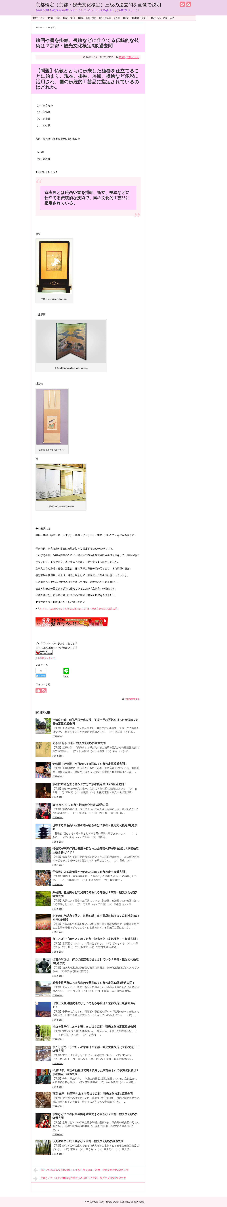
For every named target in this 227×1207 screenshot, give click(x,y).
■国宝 (126, 18)
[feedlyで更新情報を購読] (182, 4)
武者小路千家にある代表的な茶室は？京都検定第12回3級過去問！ (94, 982)
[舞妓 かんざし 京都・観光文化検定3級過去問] (43, 811)
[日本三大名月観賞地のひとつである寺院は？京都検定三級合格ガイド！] (43, 1009)
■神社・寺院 (54, 18)
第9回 (122, 57)
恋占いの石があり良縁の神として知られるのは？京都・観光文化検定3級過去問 (84, 1170)
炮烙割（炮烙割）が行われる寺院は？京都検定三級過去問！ (90, 763)
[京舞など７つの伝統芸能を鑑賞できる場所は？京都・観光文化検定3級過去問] (43, 1120)
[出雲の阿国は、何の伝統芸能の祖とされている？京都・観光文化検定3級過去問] (43, 965)
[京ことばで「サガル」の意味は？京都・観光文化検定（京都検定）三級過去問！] (43, 1053)
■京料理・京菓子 (140, 18)
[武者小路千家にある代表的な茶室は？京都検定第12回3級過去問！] (43, 989)
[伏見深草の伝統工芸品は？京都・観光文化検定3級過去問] (43, 1147)
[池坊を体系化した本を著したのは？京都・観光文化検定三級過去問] (43, 1033)
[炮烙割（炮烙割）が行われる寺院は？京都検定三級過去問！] (43, 770)
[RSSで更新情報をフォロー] (188, 4)
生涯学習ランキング (45, 658)
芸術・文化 (132, 57)
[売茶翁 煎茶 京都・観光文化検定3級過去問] (43, 749)
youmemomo (132, 699)
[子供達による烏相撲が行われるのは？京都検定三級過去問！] (43, 878)
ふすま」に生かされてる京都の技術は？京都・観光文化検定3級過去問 (79, 608)
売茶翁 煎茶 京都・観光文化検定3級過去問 (79, 743)
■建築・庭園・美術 (87, 18)
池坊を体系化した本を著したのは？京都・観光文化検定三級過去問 (94, 1026)
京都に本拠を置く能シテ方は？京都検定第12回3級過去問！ (90, 784)
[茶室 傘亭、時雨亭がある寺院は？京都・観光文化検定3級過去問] (43, 1100)
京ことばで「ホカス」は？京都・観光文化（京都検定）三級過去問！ (96, 938)
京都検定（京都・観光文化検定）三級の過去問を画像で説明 (98, 4)
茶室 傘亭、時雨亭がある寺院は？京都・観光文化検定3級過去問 (93, 1093)
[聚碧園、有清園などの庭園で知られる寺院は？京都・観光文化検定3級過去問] (43, 898)
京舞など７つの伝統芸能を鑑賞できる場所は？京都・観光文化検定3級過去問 (83, 1178)
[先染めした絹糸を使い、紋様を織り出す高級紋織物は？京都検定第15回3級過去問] (43, 922)
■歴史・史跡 (39, 18)
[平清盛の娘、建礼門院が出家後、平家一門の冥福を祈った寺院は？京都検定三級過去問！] (43, 726)
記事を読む (58, 736)
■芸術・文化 (69, 18)
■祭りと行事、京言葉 (109, 18)
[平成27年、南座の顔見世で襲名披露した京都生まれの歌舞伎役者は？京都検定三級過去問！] (43, 1076)
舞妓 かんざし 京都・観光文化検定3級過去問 (80, 804)
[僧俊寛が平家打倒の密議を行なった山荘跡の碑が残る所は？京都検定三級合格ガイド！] (43, 855)
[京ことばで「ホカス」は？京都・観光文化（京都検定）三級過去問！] (43, 945)
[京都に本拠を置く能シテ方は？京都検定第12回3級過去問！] (43, 790)
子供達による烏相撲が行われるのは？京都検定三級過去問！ (90, 871)
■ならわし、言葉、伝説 (162, 18)
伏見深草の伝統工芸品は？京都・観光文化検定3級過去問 (88, 1141)
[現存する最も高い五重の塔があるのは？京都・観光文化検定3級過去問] (43, 831)
